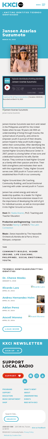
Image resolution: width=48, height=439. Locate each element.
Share (41, 93)
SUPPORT (10, 376)
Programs (7, 389)
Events (27, 399)
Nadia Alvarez (17, 213)
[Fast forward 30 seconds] (22, 88)
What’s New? (30, 389)
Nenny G (17, 224)
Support (6, 392)
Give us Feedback (39, 428)
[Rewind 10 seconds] (13, 88)
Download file (8, 97)
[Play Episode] (7, 87)
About (27, 392)
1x (18, 89)
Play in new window (21, 97)
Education (7, 396)
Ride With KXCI (30, 402)
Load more (12, 329)
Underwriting (31, 396)
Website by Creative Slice (12, 435)
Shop (4, 402)
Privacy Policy (28, 432)
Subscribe (31, 93)
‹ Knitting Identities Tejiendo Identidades (22, 13)
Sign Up (10, 351)
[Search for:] (16, 414)
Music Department (11, 399)
